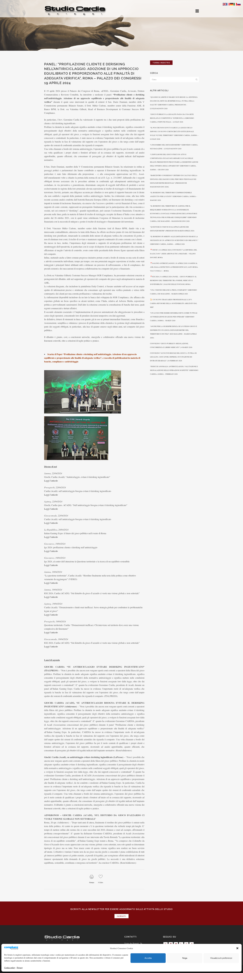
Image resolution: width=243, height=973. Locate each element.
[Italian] (235, 3)
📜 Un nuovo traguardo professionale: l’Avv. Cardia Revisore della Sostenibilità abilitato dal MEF (173, 303)
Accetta (148, 958)
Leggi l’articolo (51, 480)
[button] (237, 948)
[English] (224, 3)
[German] (232, 3)
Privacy (20, 967)
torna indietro (161, 62)
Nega (184, 958)
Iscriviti (121, 916)
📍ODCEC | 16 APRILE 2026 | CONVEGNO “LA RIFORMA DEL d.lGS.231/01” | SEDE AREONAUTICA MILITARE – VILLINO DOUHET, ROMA (173, 253)
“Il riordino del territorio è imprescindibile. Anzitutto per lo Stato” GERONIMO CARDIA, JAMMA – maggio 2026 (173, 196)
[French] (228, 3)
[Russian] (239, 3)
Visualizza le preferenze (221, 958)
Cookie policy (9, 967)
